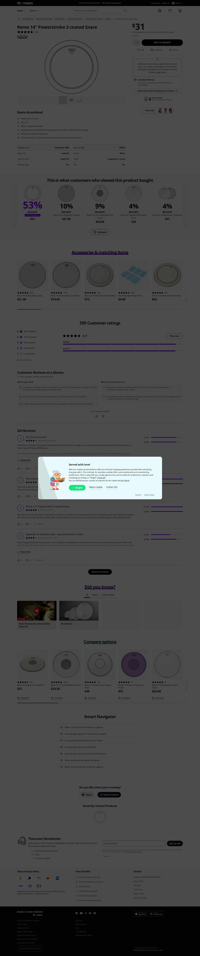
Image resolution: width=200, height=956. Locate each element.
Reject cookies (96, 487)
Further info (111, 487)
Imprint (138, 495)
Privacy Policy (149, 495)
